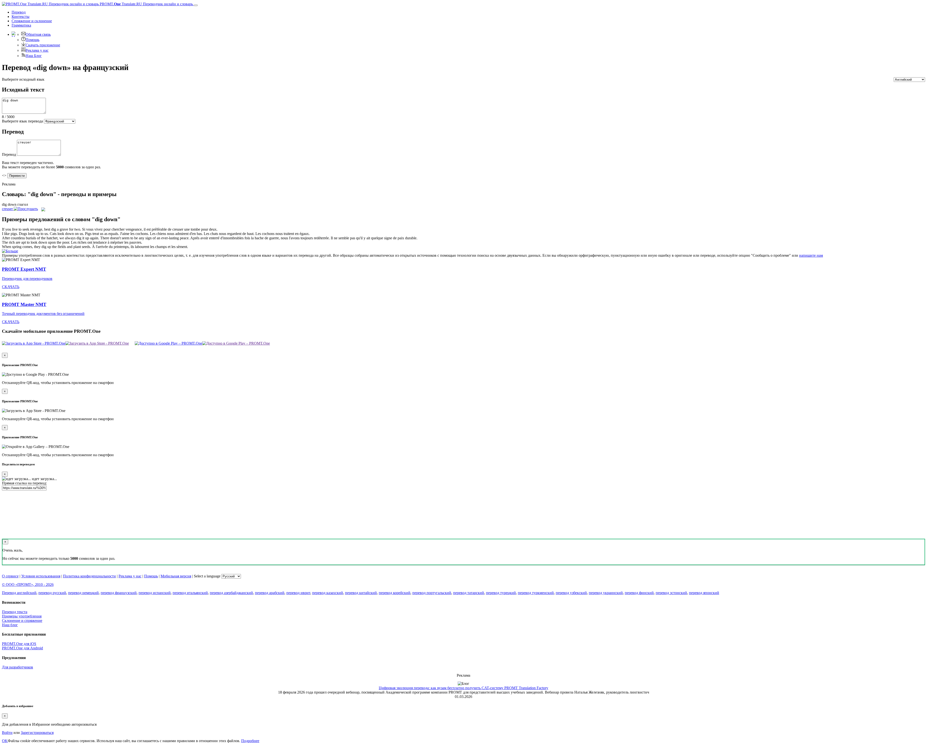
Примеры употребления (22, 616)
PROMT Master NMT (24, 304)
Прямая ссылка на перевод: (24, 483)
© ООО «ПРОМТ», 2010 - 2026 (28, 584)
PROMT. (146, 4)
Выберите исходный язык (23, 79)
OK (5, 741)
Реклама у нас (37, 50)
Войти (7, 733)
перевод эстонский (671, 593)
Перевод (19, 12)
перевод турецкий (501, 593)
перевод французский (119, 593)
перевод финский (639, 593)
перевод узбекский (571, 593)
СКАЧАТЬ (10, 287)
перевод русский (52, 593)
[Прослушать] (26, 209)
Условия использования (40, 576)
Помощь (32, 40)
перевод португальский (431, 593)
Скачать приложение (43, 45)
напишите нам (811, 255)
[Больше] (10, 251)
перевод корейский (394, 593)
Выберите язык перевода (22, 121)
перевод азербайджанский (231, 593)
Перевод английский (19, 593)
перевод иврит (298, 593)
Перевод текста (14, 612)
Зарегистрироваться (37, 733)
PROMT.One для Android (22, 648)
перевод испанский (155, 593)
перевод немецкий (83, 593)
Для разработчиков (17, 667)
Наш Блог (34, 56)
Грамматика (21, 25)
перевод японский (704, 593)
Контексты (20, 16)
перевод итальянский (190, 593)
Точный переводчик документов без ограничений (43, 314)
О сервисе (10, 576)
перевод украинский (606, 593)
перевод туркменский (536, 593)
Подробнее (250, 741)
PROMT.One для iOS (19, 644)
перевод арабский (269, 593)
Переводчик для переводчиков (27, 279)
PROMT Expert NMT (24, 269)
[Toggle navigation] (196, 5)
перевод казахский (327, 593)
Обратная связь (38, 34)
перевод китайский (361, 593)
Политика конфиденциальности (89, 576)
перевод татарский (468, 593)
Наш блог (10, 625)
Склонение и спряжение (22, 620)
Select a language (207, 576)
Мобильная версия (176, 576)
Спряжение (32, 21)
